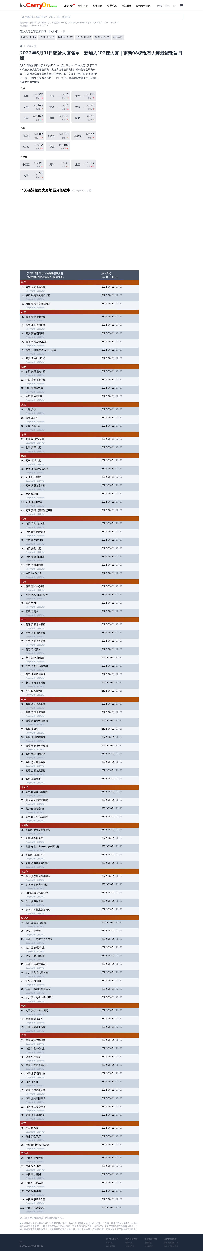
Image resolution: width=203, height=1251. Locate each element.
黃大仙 (24, 787)
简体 (167, 5)
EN (174, 5)
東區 (23, 1035)
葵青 (23, 619)
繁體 (159, 5)
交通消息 (112, 5)
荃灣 (23, 581)
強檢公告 (68, 5)
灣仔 (23, 1123)
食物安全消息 (143, 5)
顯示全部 (118, 37)
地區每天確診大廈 (171, 1246)
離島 (23, 282)
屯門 (23, 518)
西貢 (23, 311)
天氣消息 (126, 5)
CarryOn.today (35, 1245)
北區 (23, 434)
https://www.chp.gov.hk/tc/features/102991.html (95, 22)
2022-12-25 (102, 37)
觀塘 (23, 699)
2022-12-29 (28, 37)
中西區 (24, 1153)
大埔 (23, 404)
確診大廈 (83, 5)
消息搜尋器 (149, 1246)
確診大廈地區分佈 (171, 1242)
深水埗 (24, 871)
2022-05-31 (108, 287)
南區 (23, 1005)
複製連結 (40, 291)
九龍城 (24, 825)
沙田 (23, 366)
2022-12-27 (65, 37)
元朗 (23, 455)
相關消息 (97, 5)
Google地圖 (30, 291)
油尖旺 (24, 917)
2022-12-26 (83, 37)
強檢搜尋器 (110, 1246)
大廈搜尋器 (129, 1246)
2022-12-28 (46, 37)
